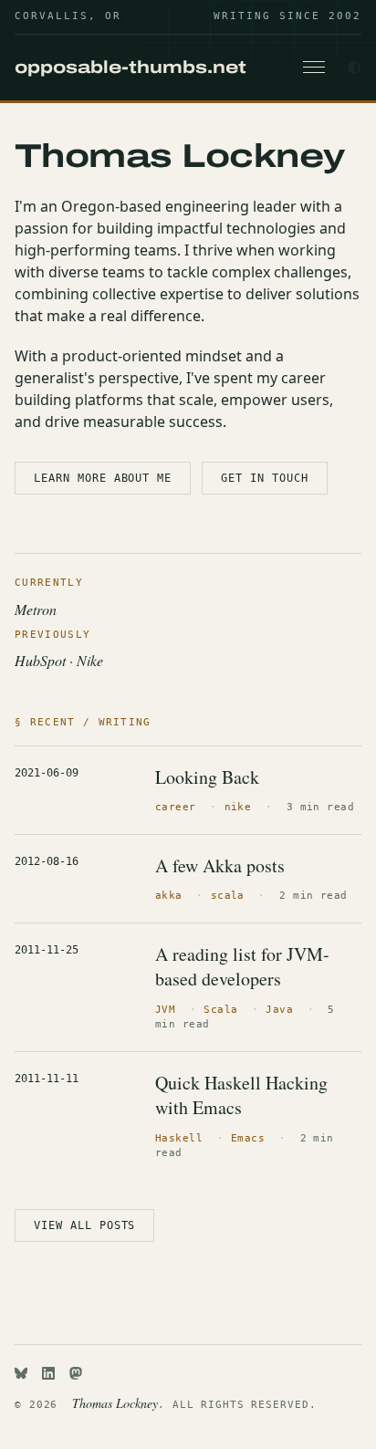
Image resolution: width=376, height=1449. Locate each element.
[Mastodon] (75, 1373)
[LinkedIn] (48, 1373)
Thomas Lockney (115, 1403)
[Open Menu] (314, 67)
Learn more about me (103, 478)
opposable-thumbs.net (130, 67)
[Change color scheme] (354, 67)
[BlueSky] (21, 1373)
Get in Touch (264, 478)
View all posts (84, 1225)
